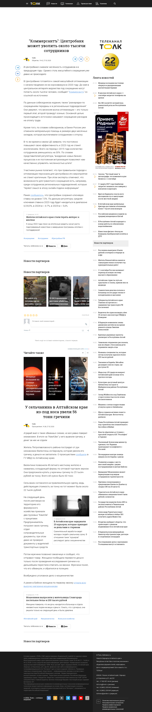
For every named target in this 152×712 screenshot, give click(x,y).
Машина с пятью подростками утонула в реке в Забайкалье (111, 405)
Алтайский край (30, 619)
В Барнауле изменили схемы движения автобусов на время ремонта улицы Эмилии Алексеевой (111, 326)
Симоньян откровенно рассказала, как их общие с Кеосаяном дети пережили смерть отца (113, 344)
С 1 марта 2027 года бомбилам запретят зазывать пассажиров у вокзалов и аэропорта (112, 186)
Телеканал (69, 4)
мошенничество (47, 619)
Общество (35, 60)
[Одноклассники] (87, 59)
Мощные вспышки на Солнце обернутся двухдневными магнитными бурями (34, 385)
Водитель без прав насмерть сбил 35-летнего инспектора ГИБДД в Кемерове (112, 314)
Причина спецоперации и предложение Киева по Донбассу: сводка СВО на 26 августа (112, 484)
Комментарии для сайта (78, 349)
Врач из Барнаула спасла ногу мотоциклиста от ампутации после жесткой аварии (111, 196)
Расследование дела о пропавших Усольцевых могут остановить (113, 543)
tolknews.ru (106, 655)
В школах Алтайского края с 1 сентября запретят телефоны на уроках (112, 95)
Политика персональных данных (113, 700)
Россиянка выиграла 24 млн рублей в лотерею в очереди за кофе (111, 252)
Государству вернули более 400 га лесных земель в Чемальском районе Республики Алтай (112, 504)
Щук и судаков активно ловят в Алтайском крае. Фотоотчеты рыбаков (111, 414)
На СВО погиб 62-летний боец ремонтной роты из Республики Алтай (56, 385)
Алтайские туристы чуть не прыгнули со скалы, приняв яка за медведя (113, 282)
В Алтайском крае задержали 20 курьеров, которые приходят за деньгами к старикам (71, 524)
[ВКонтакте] (81, 59)
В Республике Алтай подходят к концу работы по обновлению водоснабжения (79, 385)
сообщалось (37, 195)
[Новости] (50, 246)
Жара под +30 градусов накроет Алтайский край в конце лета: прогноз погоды (111, 374)
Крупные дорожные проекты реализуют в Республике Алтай (111, 336)
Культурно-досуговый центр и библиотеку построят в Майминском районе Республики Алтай (113, 386)
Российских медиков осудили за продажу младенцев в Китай (112, 215)
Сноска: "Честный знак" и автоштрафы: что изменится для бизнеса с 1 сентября (112, 176)
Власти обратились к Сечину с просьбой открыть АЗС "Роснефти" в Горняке (112, 434)
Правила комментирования (111, 705)
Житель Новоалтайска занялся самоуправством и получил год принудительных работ (112, 262)
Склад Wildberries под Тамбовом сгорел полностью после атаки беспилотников (112, 396)
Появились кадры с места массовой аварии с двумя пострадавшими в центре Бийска (112, 464)
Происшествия (86, 4)
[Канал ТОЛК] (64, 246)
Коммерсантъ (76, 92)
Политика (103, 4)
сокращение (29, 238)
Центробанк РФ (58, 238)
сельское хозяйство (66, 619)
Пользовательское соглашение (113, 703)
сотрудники (43, 238)
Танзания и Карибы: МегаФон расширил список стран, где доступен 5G (111, 364)
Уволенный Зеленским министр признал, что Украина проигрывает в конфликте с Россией (112, 445)
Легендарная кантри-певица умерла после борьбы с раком (111, 455)
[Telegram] (75, 59)
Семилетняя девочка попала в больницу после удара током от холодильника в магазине (111, 292)
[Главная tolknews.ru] (35, 3)
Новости (54, 4)
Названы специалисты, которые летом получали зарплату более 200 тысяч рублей (112, 354)
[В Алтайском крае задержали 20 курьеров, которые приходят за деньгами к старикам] (71, 506)
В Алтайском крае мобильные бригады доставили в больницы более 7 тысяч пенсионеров (112, 206)
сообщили (81, 454)
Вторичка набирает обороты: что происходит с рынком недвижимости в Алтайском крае (113, 524)
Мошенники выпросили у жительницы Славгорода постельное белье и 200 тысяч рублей (54, 599)
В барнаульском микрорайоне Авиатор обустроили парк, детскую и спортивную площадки (113, 534)
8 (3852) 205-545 (105, 687)
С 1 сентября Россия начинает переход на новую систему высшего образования (111, 272)
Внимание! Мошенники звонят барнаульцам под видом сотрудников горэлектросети (111, 474)
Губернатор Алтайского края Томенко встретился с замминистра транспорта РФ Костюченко (110, 303)
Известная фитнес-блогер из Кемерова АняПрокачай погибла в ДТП (113, 233)
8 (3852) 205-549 (105, 690)
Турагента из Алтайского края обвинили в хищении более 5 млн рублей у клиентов (112, 494)
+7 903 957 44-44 (105, 681)
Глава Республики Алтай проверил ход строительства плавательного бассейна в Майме (113, 424)
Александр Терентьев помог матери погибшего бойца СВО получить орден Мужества (110, 514)
